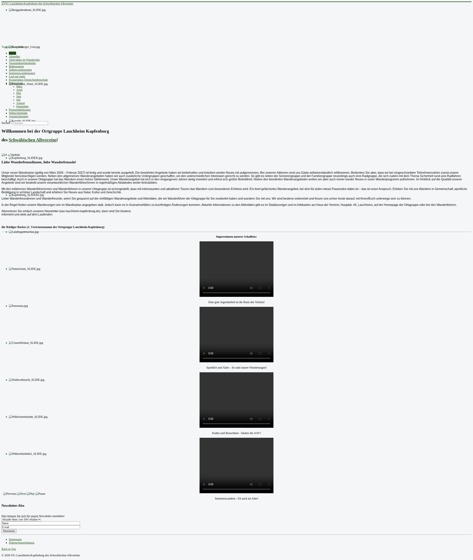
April (19, 89)
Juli (18, 99)
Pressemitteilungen (20, 109)
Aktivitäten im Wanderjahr (24, 59)
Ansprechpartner (18, 116)
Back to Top (8, 549)
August (20, 103)
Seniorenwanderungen (22, 73)
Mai (18, 93)
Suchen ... (7, 122)
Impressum (15, 539)
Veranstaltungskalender (22, 63)
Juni (18, 96)
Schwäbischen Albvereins (33, 139)
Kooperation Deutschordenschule (28, 79)
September (22, 106)
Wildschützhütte (18, 113)
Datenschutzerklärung (21, 542)
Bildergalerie (16, 66)
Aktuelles (14, 56)
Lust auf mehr (17, 76)
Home (12, 53)
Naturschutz (16, 83)
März (19, 86)
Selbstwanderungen (20, 69)
